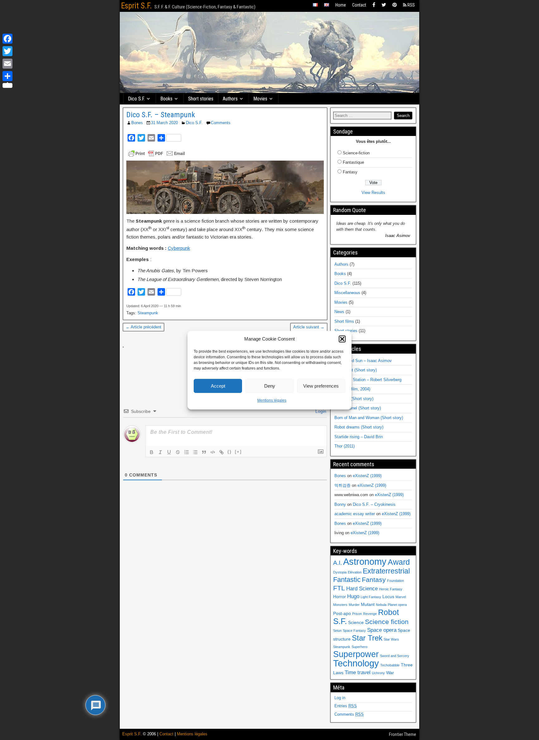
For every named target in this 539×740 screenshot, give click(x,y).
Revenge (370, 614)
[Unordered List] (195, 452)
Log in (339, 697)
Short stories (200, 99)
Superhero (359, 647)
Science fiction (387, 621)
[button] (342, 339)
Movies (260, 99)
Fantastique (353, 162)
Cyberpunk (179, 248)
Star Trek (367, 638)
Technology (356, 663)
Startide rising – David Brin (358, 436)
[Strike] (177, 452)
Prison (357, 614)
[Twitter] (383, 5)
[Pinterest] (394, 5)
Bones (137, 122)
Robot (388, 612)
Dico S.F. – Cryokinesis (374, 504)
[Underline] (169, 452)
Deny (269, 386)
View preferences (321, 386)
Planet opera (397, 605)
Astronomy (364, 561)
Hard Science (362, 589)
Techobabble (390, 665)
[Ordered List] (186, 452)
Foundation (395, 581)
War (390, 672)
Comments (221, 122)
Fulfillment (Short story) (355, 370)
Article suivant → (308, 327)
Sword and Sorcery (394, 656)
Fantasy (350, 172)
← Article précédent (143, 327)
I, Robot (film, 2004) (352, 389)
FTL (339, 588)
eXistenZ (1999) (367, 475)
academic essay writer (354, 513)
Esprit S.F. (136, 5)
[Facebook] (373, 5)
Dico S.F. (136, 99)
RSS (410, 4)
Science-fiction (356, 153)
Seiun (337, 630)
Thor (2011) (344, 446)
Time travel (358, 672)
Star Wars (391, 639)
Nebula (381, 605)
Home (340, 4)
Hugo (353, 596)
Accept (218, 386)
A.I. (337, 562)
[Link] (221, 452)
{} (229, 451)
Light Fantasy (371, 597)
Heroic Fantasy (390, 589)
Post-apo (342, 613)
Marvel (401, 597)
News (339, 311)
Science (356, 622)
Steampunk (148, 313)
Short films (344, 321)
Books (166, 99)
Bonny (340, 504)
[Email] (7, 63)
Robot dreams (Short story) (358, 427)
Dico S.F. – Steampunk (160, 114)
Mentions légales (271, 400)
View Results (373, 192)
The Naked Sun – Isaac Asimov (363, 360)
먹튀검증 (342, 485)
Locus (388, 596)
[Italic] (160, 452)
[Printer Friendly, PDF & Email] (156, 153)
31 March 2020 (164, 122)
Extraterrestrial (386, 571)
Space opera (381, 630)
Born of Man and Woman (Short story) (368, 417)
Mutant (368, 604)
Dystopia (340, 572)
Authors (230, 99)
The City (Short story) (353, 398)
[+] (238, 451)
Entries (345, 706)
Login (320, 411)
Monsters (340, 605)
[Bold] (151, 452)
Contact (359, 4)
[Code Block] (212, 452)
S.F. (340, 621)
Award (399, 562)
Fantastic (347, 579)
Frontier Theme (402, 734)
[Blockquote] (204, 452)
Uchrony (378, 673)
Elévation (355, 572)
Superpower (356, 654)
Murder (354, 605)
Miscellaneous (347, 292)
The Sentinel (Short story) (357, 408)
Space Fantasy (354, 630)
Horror (339, 596)
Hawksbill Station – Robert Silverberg (367, 379)
